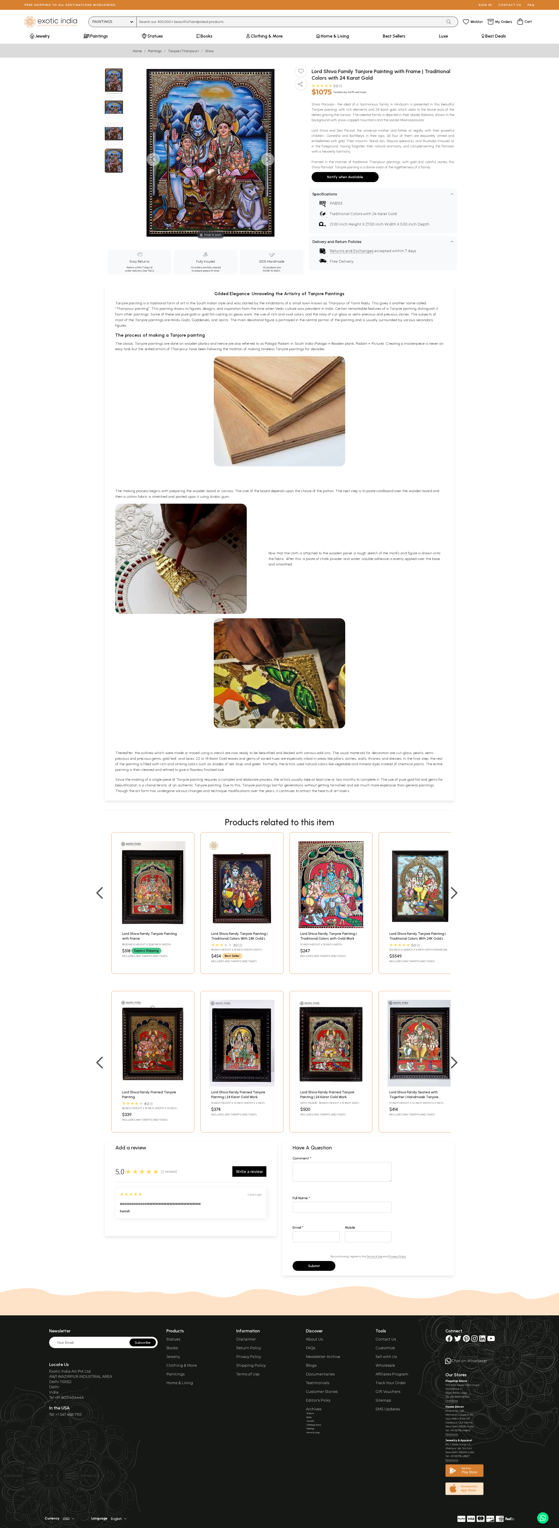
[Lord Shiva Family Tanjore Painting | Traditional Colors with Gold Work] (331, 927)
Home (137, 51)
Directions (451, 1400)
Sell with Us (386, 1357)
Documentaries (320, 1374)
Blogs (311, 1365)
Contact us (509, 5)
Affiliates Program (392, 1374)
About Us (314, 1339)
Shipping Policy (251, 1365)
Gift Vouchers (388, 1392)
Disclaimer (246, 1339)
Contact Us (386, 1339)
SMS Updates (388, 1409)
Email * (298, 1227)
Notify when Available (345, 177)
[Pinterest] (466, 1340)
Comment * (302, 1158)
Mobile (350, 1227)
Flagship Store (456, 1381)
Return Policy (248, 1348)
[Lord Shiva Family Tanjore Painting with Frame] (152, 927)
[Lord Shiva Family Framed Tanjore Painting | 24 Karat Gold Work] (241, 1085)
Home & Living (179, 1383)
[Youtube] (491, 1340)
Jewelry (173, 1357)
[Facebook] (448, 1340)
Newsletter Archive (323, 1357)
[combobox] (289, 22)
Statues (173, 1339)
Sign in (485, 5)
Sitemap (383, 1400)
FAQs (310, 1348)
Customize (385, 1348)
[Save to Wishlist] (301, 72)
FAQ (531, 5)
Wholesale (385, 1365)
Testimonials (317, 1383)
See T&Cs (148, 270)
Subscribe (143, 1342)
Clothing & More (181, 1365)
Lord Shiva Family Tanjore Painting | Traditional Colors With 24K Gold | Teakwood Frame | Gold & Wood (239, 939)
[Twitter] (457, 1340)
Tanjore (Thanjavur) (183, 51)
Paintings (155, 51)
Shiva (209, 51)
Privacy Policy (397, 1256)
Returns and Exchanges (351, 251)
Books (172, 1348)
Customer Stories (322, 1392)
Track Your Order (391, 1383)
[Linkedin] (482, 1340)
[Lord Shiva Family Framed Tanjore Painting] (152, 1085)
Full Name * (301, 1198)
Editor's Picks (318, 1400)
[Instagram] (474, 1340)
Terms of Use (374, 1256)
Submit (314, 1266)
